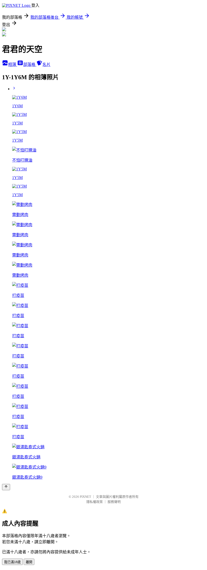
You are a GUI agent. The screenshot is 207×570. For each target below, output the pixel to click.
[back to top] (6, 487)
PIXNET (85, 497)
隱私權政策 (94, 502)
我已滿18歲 (12, 562)
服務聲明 (114, 502)
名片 (46, 64)
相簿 (12, 64)
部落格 (29, 64)
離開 (29, 562)
